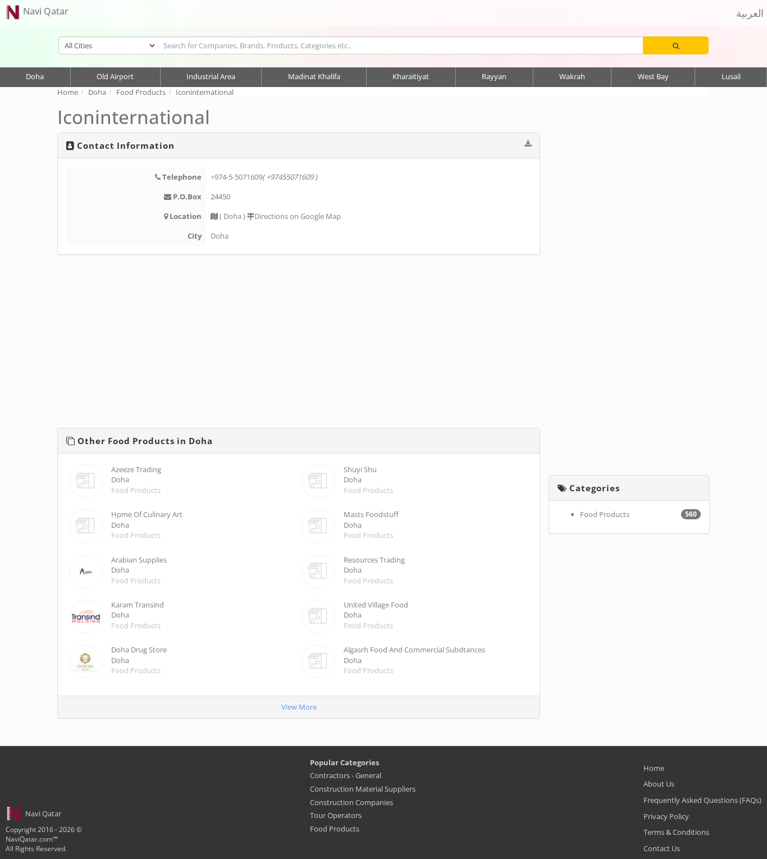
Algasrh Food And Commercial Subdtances (414, 650)
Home (653, 768)
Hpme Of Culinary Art (146, 514)
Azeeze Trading (136, 469)
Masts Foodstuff (371, 514)
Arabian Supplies (139, 560)
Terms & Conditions (676, 832)
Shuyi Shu (360, 469)
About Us (658, 784)
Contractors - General (345, 775)
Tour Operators (336, 815)
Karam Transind (137, 605)
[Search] (676, 45)
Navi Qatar (45, 11)
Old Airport (115, 76)
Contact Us (661, 848)
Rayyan (494, 76)
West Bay (653, 76)
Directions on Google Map (297, 216)
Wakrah (572, 76)
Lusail (731, 76)
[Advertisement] (298, 343)
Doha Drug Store (139, 650)
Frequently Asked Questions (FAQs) (702, 800)
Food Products (136, 490)
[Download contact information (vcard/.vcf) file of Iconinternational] (527, 144)
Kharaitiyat (410, 76)
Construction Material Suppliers (363, 789)
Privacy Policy (666, 816)
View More (299, 707)
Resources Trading (374, 560)
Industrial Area (210, 76)
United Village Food (376, 605)
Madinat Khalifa (314, 76)
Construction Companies (351, 802)
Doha (35, 76)
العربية (750, 13)
